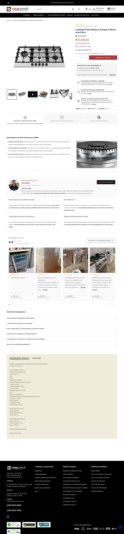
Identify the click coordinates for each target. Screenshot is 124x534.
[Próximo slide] (79, 3)
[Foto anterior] (19, 270)
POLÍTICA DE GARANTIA (98, 481)
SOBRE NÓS (38, 471)
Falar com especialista (107, 182)
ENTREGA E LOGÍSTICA (69, 495)
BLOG (36, 491)
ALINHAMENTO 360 (68, 498)
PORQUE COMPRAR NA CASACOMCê (45, 478)
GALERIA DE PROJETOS (42, 484)
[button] (120, 527)
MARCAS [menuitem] (69, 15)
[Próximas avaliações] (113, 305)
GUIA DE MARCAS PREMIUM (71, 478)
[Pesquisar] (79, 9)
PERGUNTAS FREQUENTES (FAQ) (72, 471)
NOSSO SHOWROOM (40, 474)
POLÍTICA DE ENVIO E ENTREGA (100, 478)
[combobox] (58, 9)
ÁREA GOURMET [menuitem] (38, 15)
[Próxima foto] (24, 270)
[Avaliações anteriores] (109, 305)
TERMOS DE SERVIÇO (97, 491)
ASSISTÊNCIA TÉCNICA (69, 501)
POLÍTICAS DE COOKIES (98, 484)
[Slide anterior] (45, 3)
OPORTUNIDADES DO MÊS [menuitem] (56, 15)
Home (8, 20)
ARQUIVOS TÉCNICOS (69, 505)
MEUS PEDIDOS (95, 471)
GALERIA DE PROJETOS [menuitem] (82, 15)
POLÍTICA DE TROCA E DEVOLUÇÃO (101, 474)
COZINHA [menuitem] (26, 15)
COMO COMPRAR (68, 474)
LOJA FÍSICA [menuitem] (95, 15)
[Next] (69, 56)
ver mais (45, 290)
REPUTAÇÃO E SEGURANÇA (43, 481)
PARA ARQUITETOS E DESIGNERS (72, 491)
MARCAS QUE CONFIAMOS (42, 488)
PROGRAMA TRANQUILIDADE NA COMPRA (75, 488)
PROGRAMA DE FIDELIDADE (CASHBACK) (75, 484)
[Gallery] (39, 61)
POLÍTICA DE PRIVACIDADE (99, 488)
